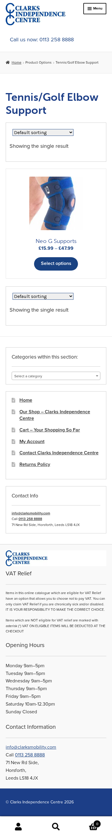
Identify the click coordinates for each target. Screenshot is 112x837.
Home (16, 62)
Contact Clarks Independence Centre (59, 453)
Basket (86, 821)
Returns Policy (34, 464)
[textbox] (56, 376)
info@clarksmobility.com (31, 513)
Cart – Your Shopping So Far (49, 430)
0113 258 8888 (30, 519)
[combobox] (56, 376)
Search (56, 827)
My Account (32, 442)
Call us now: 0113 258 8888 (42, 39)
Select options (56, 263)
